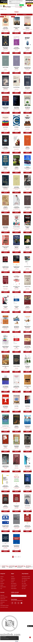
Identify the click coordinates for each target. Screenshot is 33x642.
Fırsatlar (1, 581)
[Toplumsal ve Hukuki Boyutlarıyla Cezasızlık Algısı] (5, 81)
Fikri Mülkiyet (16, 127)
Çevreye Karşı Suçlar (27, 266)
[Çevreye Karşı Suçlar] (27, 260)
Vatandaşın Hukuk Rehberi (16, 28)
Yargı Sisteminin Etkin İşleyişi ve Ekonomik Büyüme (16, 327)
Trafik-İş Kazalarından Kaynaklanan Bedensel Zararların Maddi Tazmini (16, 486)
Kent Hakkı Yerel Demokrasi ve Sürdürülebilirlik (27, 108)
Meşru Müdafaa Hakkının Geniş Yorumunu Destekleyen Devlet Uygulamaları (16, 108)
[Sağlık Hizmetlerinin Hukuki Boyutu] (27, 320)
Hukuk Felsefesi (5, 127)
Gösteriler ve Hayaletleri (27, 28)
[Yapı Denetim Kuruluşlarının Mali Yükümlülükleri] (16, 200)
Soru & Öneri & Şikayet (4, 607)
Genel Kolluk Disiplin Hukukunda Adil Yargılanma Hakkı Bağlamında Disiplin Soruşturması (5, 108)
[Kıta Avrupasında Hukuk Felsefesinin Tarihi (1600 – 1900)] (27, 200)
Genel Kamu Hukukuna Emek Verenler (27, 486)
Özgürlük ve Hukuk (27, 286)
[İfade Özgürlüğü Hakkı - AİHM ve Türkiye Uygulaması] (27, 459)
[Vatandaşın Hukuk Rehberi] (16, 21)
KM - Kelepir (24, 583)
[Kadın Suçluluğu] (27, 499)
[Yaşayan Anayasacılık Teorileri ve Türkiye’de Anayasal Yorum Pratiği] (16, 160)
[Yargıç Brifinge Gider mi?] (5, 360)
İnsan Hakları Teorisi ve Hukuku (16, 287)
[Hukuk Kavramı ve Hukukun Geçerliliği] (5, 459)
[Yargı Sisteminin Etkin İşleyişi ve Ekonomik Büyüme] (16, 320)
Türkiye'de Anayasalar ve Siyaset (27, 307)
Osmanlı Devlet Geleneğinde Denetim (16, 446)
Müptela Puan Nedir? (3, 600)
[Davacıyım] (16, 459)
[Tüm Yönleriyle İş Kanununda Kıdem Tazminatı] (5, 380)
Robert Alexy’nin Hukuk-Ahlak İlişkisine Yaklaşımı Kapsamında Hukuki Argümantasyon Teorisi (5, 48)
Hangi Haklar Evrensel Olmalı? (5, 28)
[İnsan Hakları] (16, 399)
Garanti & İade (2, 598)
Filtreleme (25, 14)
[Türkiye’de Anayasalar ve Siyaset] (5, 200)
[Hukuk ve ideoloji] (5, 61)
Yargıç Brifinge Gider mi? (5, 366)
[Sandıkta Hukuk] (27, 121)
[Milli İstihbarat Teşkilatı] (27, 220)
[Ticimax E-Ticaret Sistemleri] (16, 641)
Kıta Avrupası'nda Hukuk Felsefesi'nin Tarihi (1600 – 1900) (27, 207)
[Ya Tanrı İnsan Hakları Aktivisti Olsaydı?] (16, 180)
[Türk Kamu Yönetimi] (16, 360)
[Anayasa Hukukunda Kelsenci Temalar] (5, 340)
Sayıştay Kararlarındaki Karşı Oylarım (27, 167)
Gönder (25, 596)
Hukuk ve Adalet (5, 286)
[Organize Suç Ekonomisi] (16, 240)
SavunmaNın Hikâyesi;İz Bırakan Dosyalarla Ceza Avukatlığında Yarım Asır (16, 48)
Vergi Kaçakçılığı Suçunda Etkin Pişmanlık (27, 446)
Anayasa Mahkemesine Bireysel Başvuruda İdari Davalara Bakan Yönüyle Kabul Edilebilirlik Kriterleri (16, 426)
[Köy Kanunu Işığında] (16, 220)
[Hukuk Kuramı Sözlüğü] (5, 160)
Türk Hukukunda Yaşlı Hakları (27, 366)
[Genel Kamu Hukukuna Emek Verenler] (27, 479)
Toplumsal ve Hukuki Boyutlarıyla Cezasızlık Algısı (5, 88)
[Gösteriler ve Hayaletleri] (27, 21)
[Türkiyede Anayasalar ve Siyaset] (27, 300)
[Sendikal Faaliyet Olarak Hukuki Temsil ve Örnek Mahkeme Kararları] (16, 380)
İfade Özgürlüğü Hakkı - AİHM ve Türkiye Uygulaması (27, 466)
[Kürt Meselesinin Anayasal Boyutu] (5, 399)
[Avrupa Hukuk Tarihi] (16, 140)
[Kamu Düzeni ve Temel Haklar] (27, 41)
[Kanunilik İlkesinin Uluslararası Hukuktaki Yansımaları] (16, 499)
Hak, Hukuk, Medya (16, 87)
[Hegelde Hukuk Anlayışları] (16, 61)
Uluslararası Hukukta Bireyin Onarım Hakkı (5, 546)
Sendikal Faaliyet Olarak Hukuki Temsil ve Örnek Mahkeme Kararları (16, 387)
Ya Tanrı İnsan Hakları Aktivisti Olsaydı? (16, 187)
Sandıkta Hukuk (27, 127)
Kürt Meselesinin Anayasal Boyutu (5, 406)
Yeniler (1, 578)
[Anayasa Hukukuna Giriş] (16, 340)
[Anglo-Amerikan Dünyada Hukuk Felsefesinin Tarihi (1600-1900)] (5, 220)
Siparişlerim (13, 578)
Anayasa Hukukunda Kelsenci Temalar (5, 347)
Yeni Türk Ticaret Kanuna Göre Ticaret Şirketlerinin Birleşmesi (27, 347)
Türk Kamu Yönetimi (16, 366)
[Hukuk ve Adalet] (5, 280)
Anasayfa (1, 576)
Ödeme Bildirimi (13, 588)
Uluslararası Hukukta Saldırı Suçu (5, 247)
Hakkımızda (2, 595)
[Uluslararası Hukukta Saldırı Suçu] (5, 240)
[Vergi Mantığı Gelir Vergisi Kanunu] (27, 419)
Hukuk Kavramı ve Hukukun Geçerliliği (5, 466)
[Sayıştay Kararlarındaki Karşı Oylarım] (27, 160)
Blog (1, 588)
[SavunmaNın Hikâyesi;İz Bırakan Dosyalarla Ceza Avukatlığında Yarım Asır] (16, 41)
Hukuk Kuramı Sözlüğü (5, 167)
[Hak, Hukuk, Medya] (16, 81)
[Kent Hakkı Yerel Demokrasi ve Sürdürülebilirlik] (27, 101)
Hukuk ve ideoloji (5, 67)
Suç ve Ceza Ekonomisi (27, 247)
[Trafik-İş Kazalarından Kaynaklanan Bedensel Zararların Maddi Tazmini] (16, 479)
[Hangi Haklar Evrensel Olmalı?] (5, 21)
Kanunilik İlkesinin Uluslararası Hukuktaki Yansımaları (16, 506)
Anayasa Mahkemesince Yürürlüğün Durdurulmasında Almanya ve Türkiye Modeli (5, 506)
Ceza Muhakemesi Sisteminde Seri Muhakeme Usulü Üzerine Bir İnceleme (16, 546)
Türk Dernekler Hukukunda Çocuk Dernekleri (16, 526)
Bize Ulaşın (23, 588)
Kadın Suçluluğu (27, 505)
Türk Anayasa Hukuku (5, 307)
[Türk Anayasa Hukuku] (5, 300)
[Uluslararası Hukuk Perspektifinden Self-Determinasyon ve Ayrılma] (5, 320)
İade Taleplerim (13, 583)
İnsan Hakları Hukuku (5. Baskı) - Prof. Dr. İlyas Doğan (5, 526)
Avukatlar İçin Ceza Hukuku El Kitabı (16, 267)
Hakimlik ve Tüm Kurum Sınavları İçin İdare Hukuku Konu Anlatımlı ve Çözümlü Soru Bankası (27, 526)
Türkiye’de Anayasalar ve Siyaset (5, 207)
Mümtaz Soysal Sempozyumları (27, 88)
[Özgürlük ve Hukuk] (27, 280)
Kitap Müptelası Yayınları (26, 576)
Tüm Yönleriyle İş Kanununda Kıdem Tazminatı (5, 387)
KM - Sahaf (23, 581)
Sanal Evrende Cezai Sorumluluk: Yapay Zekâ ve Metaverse (27, 68)
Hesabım (12, 576)
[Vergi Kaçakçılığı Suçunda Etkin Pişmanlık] (27, 439)
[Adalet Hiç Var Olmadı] (5, 439)
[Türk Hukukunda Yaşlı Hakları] (27, 360)
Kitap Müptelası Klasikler (26, 578)
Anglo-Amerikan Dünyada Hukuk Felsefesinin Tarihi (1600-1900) (5, 227)
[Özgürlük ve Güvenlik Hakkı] (27, 380)
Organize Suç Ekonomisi (16, 247)
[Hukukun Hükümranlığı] (27, 140)
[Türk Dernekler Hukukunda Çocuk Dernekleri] (16, 519)
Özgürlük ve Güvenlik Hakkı (27, 386)
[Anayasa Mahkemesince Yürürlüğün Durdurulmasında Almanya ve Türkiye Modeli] (5, 499)
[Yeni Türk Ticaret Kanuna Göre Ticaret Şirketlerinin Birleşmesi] (27, 340)
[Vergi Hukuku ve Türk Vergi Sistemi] (5, 180)
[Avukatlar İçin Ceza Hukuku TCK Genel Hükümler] (5, 260)
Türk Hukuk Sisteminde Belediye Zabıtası (5, 148)
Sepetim (12, 581)
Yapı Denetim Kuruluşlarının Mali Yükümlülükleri (16, 207)
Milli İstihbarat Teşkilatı (27, 227)
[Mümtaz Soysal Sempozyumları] (27, 81)
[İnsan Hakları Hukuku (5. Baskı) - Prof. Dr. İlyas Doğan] (5, 519)
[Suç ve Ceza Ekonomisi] (27, 240)
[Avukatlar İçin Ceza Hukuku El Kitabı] (16, 260)
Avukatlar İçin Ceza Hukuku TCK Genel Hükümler (5, 267)
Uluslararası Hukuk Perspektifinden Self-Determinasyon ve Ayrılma (5, 327)
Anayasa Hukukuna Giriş (16, 347)
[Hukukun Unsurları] (27, 180)
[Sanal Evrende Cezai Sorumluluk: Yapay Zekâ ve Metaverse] (27, 61)
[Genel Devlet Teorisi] (5, 419)
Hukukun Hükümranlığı (27, 147)
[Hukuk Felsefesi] (5, 121)
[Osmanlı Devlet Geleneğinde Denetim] (16, 439)
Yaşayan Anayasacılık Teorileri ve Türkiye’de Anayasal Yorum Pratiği (16, 167)
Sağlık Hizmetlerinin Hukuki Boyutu (27, 327)
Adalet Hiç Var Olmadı (5, 446)
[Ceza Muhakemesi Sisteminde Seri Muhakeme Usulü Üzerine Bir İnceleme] (16, 539)
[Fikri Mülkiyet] (16, 121)
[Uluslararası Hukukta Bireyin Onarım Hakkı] (5, 539)
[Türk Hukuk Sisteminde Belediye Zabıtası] (5, 140)
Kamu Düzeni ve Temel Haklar (27, 48)
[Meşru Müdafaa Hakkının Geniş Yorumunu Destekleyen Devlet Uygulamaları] (16, 101)
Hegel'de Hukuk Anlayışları (16, 68)
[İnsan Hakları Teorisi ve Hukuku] (16, 280)
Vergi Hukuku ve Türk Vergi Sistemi (5, 187)
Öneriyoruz (2, 583)
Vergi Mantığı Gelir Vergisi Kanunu (27, 426)
